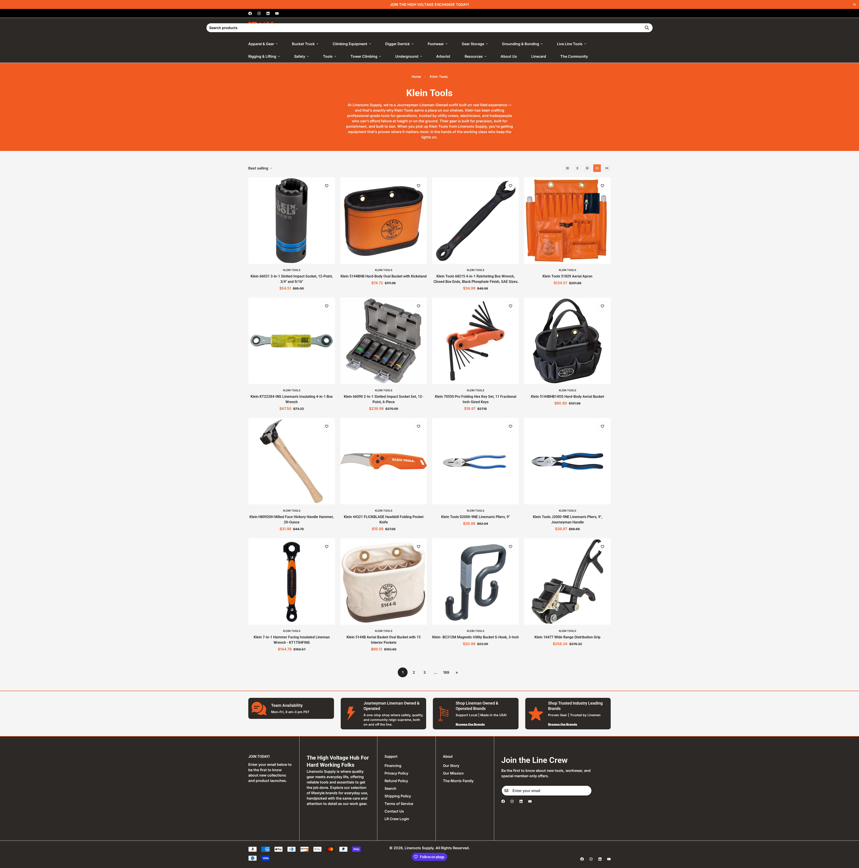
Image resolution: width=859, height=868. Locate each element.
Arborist (443, 56)
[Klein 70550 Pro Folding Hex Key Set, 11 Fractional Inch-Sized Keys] (475, 341)
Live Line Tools (570, 44)
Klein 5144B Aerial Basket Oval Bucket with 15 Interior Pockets (384, 640)
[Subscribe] (587, 790)
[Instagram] (259, 13)
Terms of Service (399, 803)
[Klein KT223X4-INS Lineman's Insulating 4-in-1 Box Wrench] (291, 341)
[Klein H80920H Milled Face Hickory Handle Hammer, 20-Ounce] (291, 461)
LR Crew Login (397, 819)
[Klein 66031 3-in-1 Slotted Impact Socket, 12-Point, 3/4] (291, 220)
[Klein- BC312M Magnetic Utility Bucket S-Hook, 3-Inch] (475, 581)
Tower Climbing (364, 56)
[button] (604, 28)
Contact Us (394, 811)
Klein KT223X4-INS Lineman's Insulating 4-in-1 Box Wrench (292, 399)
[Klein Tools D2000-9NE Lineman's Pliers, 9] (475, 461)
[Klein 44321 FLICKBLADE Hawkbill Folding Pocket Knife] (383, 461)
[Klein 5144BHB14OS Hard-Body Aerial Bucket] (567, 341)
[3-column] (587, 168)
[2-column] (577, 168)
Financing (393, 765)
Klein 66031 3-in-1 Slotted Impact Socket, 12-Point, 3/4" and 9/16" (292, 279)
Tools (328, 56)
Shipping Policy (398, 796)
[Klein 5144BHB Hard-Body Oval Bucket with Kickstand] (383, 220)
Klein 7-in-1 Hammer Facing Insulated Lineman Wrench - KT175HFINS (292, 640)
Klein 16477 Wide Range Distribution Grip (567, 637)
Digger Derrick (397, 44)
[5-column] (607, 168)
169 (446, 672)
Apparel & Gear (261, 44)
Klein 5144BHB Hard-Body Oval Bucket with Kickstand (383, 276)
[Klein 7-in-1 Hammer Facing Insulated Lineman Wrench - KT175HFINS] (291, 581)
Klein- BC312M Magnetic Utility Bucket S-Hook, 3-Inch (475, 637)
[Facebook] (250, 13)
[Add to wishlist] (326, 186)
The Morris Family (458, 781)
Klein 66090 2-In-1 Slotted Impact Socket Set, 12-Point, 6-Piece (383, 399)
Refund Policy (396, 781)
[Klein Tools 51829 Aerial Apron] (567, 220)
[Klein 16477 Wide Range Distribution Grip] (567, 581)
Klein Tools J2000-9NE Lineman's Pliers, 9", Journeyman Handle (567, 519)
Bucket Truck (303, 44)
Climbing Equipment (350, 44)
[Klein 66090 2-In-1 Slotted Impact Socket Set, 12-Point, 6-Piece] (383, 341)
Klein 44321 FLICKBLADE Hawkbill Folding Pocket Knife (383, 519)
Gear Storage (473, 44)
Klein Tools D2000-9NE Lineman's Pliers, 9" (475, 517)
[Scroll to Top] (850, 843)
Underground (406, 56)
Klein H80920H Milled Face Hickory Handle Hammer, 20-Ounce (291, 519)
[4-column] (597, 168)
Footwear (436, 44)
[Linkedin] (268, 13)
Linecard (538, 56)
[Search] (647, 28)
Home (416, 76)
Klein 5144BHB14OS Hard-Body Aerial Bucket (567, 396)
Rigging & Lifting (262, 56)
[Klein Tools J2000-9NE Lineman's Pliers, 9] (567, 461)
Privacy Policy (396, 773)
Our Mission (453, 773)
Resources (474, 56)
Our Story (451, 765)
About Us (509, 56)
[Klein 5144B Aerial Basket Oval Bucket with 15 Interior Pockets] (383, 581)
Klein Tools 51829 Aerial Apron (567, 276)
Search (390, 788)
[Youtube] (277, 13)
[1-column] (567, 168)
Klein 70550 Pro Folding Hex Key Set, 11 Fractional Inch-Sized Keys (475, 399)
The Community (574, 56)
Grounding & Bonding (520, 44)
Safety (299, 56)
